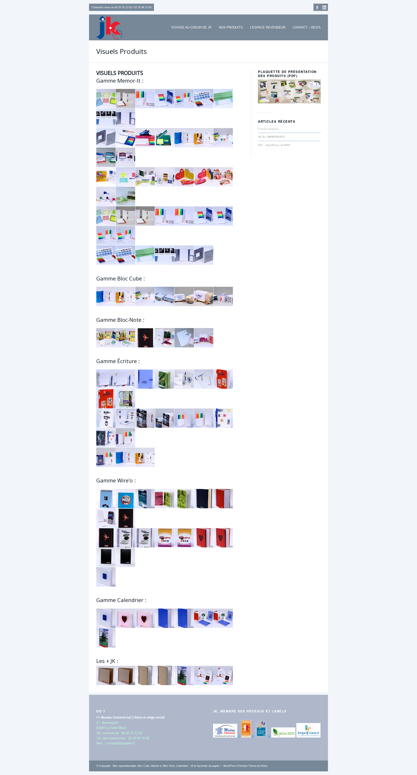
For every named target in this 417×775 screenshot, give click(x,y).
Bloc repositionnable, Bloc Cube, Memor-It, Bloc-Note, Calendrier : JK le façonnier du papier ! (167, 765)
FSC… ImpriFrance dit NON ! (274, 145)
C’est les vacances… (269, 128)
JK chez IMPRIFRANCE (271, 136)
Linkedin (324, 7)
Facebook (317, 7)
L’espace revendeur (267, 27)
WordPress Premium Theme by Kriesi (245, 765)
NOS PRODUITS (231, 27)
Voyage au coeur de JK (191, 27)
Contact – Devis (307, 27)
